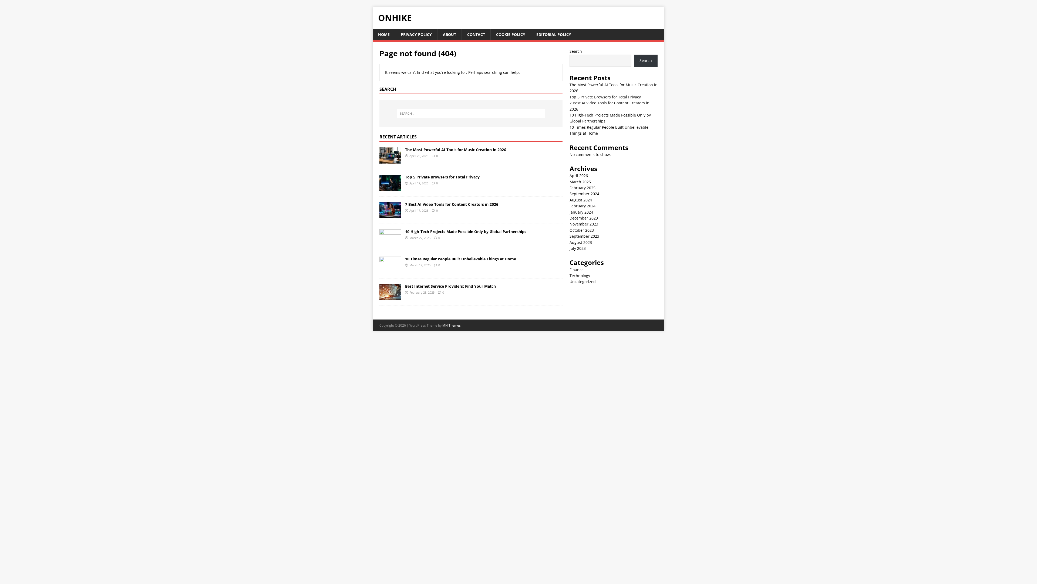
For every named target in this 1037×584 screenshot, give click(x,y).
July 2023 (578, 248)
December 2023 (584, 218)
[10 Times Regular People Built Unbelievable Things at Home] (390, 269)
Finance (577, 269)
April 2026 (579, 175)
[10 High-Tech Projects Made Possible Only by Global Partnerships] (390, 242)
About (449, 34)
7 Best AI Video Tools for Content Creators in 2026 (451, 204)
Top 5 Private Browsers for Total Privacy (442, 177)
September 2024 (584, 193)
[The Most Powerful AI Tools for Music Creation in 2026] (390, 160)
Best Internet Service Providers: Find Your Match (450, 286)
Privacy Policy (416, 34)
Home (384, 34)
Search (576, 51)
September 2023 (584, 236)
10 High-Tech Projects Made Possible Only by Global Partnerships (465, 231)
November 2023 (584, 224)
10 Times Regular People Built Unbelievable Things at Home (460, 258)
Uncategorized (583, 281)
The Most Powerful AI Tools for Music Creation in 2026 (455, 149)
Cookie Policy (510, 34)
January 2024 (581, 212)
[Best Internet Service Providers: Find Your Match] (390, 296)
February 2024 (582, 205)
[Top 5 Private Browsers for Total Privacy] (390, 187)
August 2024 (581, 200)
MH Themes (451, 325)
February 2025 (582, 187)
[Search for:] (471, 113)
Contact (476, 34)
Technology (580, 275)
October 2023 (582, 230)
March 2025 (580, 181)
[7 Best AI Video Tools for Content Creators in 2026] (390, 214)
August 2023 (581, 242)
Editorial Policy (553, 34)
